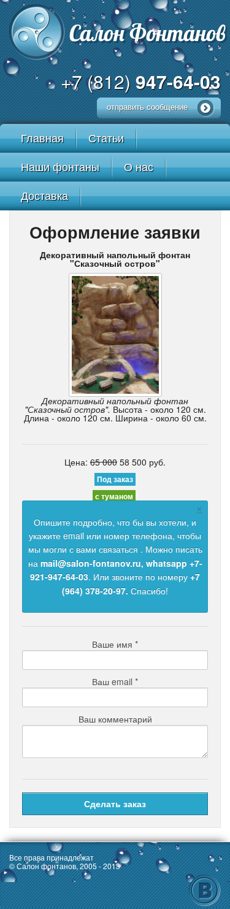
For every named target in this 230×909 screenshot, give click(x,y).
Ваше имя (115, 644)
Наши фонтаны (60, 166)
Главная (42, 137)
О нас (138, 166)
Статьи (106, 137)
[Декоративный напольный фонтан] (115, 335)
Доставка (44, 195)
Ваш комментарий (115, 719)
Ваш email (115, 681)
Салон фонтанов (118, 30)
